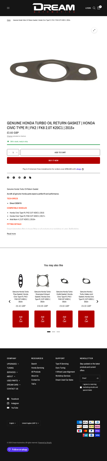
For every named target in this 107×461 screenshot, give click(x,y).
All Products (35, 371)
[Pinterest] (20, 177)
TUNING (10, 367)
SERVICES (11, 372)
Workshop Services (63, 375)
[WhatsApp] (25, 177)
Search (34, 363)
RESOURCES (37, 358)
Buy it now (54, 160)
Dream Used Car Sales (64, 379)
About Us (34, 375)
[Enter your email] (97, 378)
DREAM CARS (12, 384)
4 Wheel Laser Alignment (65, 371)
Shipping (9, 136)
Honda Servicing (37, 367)
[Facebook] (8, 177)
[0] (98, 8)
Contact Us (35, 379)
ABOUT (10, 376)
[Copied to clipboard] (30, 177)
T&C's (33, 383)
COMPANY (11, 358)
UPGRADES (12, 363)
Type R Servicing (62, 363)
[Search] (94, 8)
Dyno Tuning (60, 367)
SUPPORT (60, 358)
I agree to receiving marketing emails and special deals (90, 387)
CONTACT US (12, 388)
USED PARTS (12, 380)
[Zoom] (94, 30)
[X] (14, 177)
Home (8, 20)
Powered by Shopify (45, 442)
